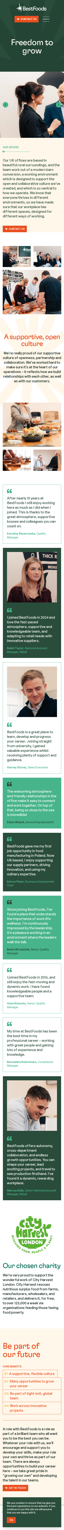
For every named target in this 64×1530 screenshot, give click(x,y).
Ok (11, 1519)
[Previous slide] (5, 105)
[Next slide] (58, 105)
